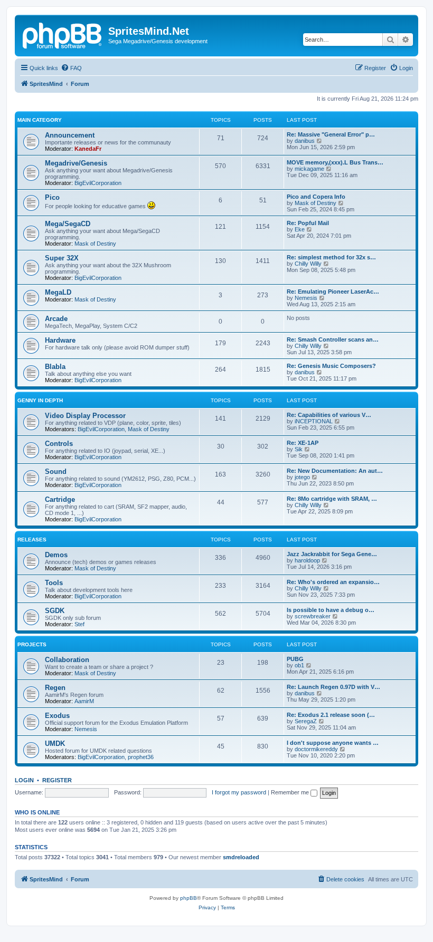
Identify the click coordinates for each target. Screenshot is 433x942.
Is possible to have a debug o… (330, 610)
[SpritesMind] (62, 34)
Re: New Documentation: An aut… (335, 471)
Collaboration (67, 660)
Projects (31, 644)
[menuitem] (71, 68)
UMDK (55, 743)
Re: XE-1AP (302, 443)
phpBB (188, 898)
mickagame (309, 169)
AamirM (84, 701)
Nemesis (306, 298)
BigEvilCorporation (97, 183)
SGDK (54, 611)
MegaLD (58, 292)
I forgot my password (239, 792)
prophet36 (141, 757)
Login (24, 780)
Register (57, 780)
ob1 (299, 665)
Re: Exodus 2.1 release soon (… (331, 715)
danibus (305, 141)
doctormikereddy (316, 749)
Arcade (56, 319)
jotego (302, 477)
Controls (59, 444)
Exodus (57, 716)
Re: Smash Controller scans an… (333, 339)
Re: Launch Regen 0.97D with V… (333, 687)
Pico (52, 197)
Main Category (39, 120)
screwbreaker (313, 616)
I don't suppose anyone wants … (333, 743)
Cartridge (60, 499)
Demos (56, 555)
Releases (31, 539)
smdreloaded (241, 857)
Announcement (70, 135)
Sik (299, 449)
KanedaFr (87, 148)
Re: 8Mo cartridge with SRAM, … (332, 499)
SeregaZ (306, 721)
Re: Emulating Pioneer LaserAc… (333, 291)
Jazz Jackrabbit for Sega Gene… (332, 554)
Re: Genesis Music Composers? (331, 366)
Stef (79, 624)
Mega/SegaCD (67, 224)
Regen (55, 688)
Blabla (55, 367)
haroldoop (307, 560)
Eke (300, 229)
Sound (56, 471)
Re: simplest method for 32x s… (331, 257)
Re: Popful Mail (308, 223)
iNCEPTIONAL (314, 421)
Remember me (290, 792)
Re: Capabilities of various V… (329, 415)
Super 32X (62, 258)
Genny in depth (40, 400)
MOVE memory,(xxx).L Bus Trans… (335, 162)
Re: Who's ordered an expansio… (333, 582)
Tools (54, 583)
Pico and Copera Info (316, 196)
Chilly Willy (308, 263)
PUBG (295, 659)
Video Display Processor (85, 416)
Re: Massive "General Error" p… (331, 134)
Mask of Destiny (315, 203)
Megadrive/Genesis (76, 163)
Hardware (60, 340)
